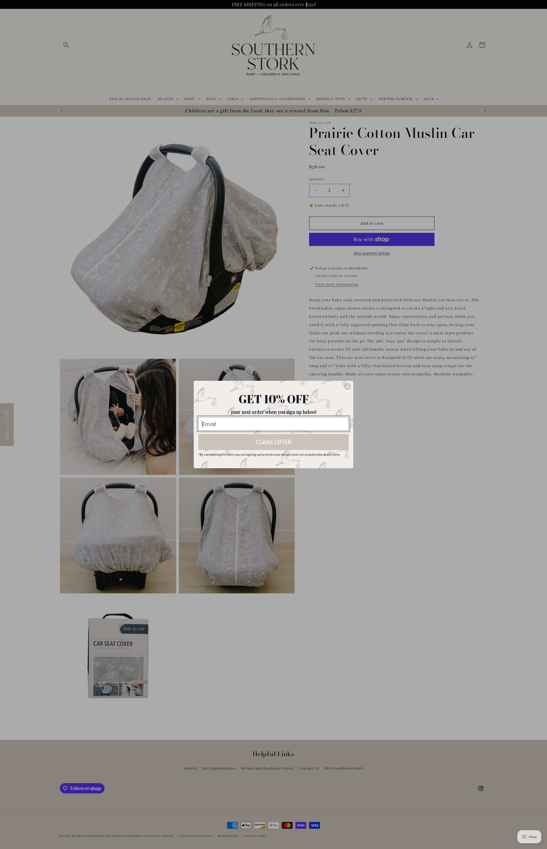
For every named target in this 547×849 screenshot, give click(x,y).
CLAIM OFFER (273, 442)
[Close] (347, 386)
